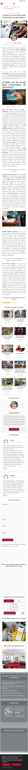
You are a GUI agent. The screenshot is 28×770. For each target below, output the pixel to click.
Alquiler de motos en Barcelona (7, 370)
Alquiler (8, 601)
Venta (19, 601)
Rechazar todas (16, 764)
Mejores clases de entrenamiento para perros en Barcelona (7, 388)
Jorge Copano (17, 43)
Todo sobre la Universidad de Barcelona (20, 320)
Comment (4, 504)
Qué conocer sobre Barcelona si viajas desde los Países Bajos (20, 371)
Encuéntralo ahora (10, 613)
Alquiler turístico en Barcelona (9, 690)
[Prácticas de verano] (20, 348)
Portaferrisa (5, 111)
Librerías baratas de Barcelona (7, 319)
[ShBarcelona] (14, 3)
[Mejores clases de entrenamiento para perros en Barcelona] (7, 382)
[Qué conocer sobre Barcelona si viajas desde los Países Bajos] (20, 364)
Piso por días (14, 609)
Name (4, 519)
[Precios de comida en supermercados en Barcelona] (7, 331)
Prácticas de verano (20, 353)
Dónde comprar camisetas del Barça (20, 336)
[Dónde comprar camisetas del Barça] (20, 331)
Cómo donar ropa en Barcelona (20, 387)
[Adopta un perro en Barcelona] (7, 348)
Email (4, 526)
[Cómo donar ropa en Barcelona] (20, 382)
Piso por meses (14, 607)
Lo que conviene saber (14, 13)
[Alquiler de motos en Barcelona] (7, 364)
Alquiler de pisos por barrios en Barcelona (12, 695)
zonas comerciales (21, 49)
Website (4, 533)
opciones (5, 761)
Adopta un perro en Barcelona (7, 354)
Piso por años (14, 604)
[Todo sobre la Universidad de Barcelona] (20, 313)
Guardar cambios (7, 767)
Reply (5, 468)
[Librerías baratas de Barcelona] (7, 313)
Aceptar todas (6, 764)
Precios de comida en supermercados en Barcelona (7, 337)
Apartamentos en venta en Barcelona (11, 693)
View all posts (14, 429)
